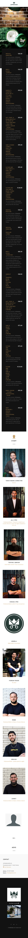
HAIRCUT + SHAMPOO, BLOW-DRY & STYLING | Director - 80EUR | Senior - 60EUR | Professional (10, 97)
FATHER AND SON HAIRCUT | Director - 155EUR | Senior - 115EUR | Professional (10, 172)
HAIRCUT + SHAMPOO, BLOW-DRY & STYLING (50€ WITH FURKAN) (9, 281)
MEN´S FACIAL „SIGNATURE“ (9, 253)
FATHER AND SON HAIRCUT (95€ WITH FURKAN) (8, 351)
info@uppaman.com (11, 872)
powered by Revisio (14, 927)
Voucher (14, 18)
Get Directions (7, 867)
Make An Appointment (14, 15)
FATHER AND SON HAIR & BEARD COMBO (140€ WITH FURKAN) (8, 373)
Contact (14, 21)
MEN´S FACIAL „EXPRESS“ (9, 71)
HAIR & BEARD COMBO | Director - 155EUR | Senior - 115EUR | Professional (10, 149)
